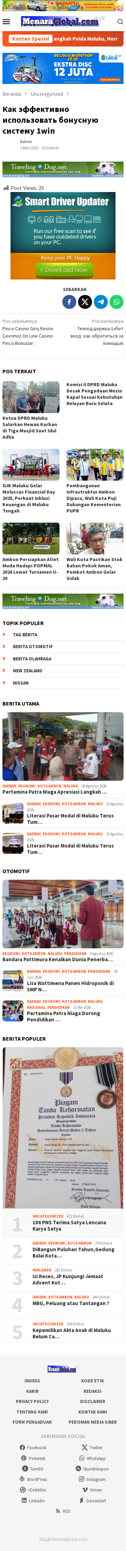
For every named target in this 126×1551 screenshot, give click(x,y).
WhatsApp (96, 1458)
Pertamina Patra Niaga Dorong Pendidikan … (63, 1016)
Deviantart (96, 1501)
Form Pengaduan (32, 1422)
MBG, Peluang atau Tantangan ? (71, 1303)
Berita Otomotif (33, 647)
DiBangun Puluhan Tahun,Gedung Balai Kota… (73, 1252)
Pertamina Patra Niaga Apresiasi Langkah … (54, 792)
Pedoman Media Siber (93, 1422)
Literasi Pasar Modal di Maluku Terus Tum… (70, 819)
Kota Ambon (49, 786)
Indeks (32, 1381)
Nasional (36, 1007)
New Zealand (27, 671)
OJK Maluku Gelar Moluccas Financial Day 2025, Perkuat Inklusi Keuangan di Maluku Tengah (28, 498)
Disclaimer (92, 1401)
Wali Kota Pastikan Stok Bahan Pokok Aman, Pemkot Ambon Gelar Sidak (94, 568)
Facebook (36, 1448)
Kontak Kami (92, 1412)
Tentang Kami (32, 1412)
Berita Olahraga (32, 659)
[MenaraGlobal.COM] (63, 20)
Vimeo (96, 1490)
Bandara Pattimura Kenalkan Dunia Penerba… (57, 959)
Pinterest (37, 1458)
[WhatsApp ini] (117, 302)
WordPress (37, 1479)
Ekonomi (27, 786)
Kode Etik (92, 1381)
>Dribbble (37, 1490)
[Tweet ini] (85, 302)
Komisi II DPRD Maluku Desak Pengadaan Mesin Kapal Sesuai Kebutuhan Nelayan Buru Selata (94, 393)
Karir (32, 1391)
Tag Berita (25, 635)
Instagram (96, 1479)
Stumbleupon (96, 1469)
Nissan (21, 683)
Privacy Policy (32, 1401)
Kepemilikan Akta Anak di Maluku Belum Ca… (72, 1333)
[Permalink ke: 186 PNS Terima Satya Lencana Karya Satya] (63, 1128)
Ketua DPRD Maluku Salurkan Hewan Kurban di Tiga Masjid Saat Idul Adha (29, 427)
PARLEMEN (42, 1270)
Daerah (9, 786)
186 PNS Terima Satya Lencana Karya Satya (69, 1225)
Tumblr (36, 1469)
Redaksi (93, 1391)
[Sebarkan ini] (69, 302)
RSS (66, 1511)
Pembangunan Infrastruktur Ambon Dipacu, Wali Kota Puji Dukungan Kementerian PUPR (93, 498)
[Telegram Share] (101, 302)
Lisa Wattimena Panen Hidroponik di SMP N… (70, 986)
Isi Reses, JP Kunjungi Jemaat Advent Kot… (68, 1279)
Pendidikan (75, 953)
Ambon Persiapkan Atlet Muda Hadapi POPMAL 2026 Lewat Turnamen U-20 (30, 568)
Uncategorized (48, 1216)
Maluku (70, 786)
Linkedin (37, 1501)
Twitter (96, 1448)
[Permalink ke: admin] (9, 144)
